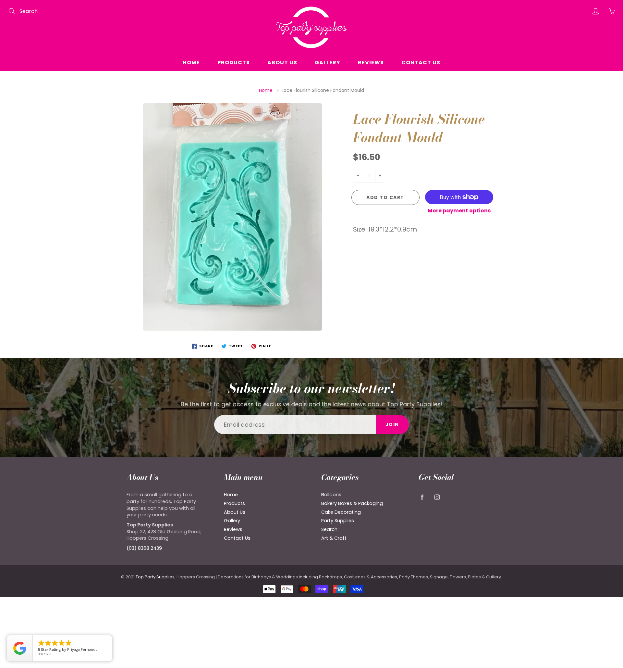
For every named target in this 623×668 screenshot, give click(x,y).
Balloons (331, 494)
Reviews (371, 62)
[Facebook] (422, 497)
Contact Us (420, 62)
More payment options (459, 210)
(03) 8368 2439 (144, 548)
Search (329, 529)
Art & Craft (334, 538)
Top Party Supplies (155, 577)
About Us (282, 62)
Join (392, 424)
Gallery (327, 62)
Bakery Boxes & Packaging (352, 503)
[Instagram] (437, 497)
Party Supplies (337, 520)
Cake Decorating (341, 512)
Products (233, 62)
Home (191, 62)
